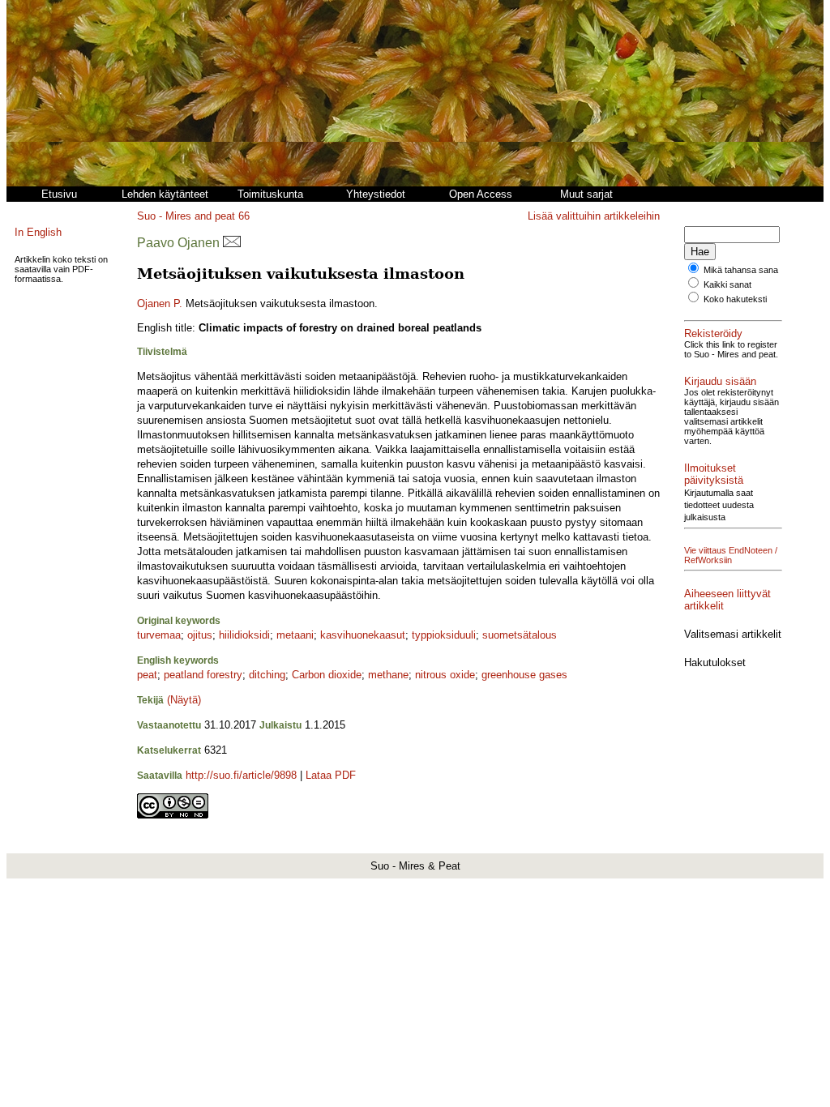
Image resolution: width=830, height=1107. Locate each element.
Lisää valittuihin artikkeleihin (594, 216)
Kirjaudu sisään (720, 381)
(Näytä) (184, 700)
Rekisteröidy (713, 333)
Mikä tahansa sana (741, 270)
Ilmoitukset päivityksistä (713, 474)
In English (38, 232)
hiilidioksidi (244, 635)
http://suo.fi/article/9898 (241, 775)
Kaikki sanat (727, 284)
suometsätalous (519, 635)
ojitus (199, 635)
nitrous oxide (445, 675)
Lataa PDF (331, 775)
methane (388, 675)
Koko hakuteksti (735, 299)
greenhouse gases (524, 675)
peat (147, 675)
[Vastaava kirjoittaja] (232, 243)
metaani (295, 635)
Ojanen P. (159, 303)
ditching (267, 675)
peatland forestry (203, 675)
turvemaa (159, 635)
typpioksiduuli (444, 635)
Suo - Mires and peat (186, 216)
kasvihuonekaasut (362, 635)
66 (244, 216)
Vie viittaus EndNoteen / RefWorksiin (730, 555)
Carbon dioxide (327, 675)
